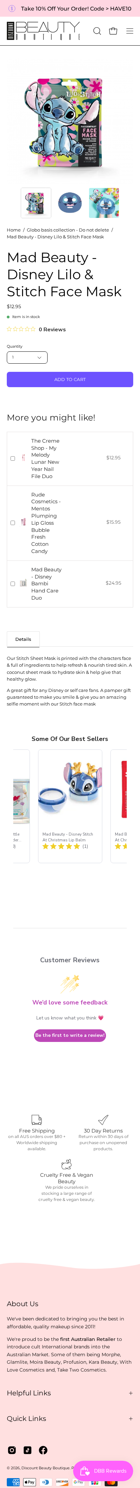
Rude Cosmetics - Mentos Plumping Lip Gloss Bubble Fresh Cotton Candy (46, 522)
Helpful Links (29, 1393)
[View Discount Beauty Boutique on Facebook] (43, 1450)
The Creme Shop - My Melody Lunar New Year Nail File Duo (45, 458)
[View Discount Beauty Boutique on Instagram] (12, 1450)
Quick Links (26, 1418)
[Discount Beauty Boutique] (44, 31)
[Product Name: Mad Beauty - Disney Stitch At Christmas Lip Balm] (70, 806)
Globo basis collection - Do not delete (68, 230)
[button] (96, 31)
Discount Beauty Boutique (45, 1468)
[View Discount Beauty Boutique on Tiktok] (27, 1450)
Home (14, 230)
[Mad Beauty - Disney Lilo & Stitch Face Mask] (36, 203)
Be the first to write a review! (70, 1035)
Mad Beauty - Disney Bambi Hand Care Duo (46, 583)
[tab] (23, 639)
